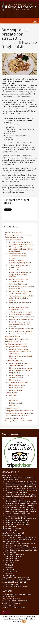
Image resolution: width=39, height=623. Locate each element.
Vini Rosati (12, 395)
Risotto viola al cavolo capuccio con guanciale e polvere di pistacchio (20, 274)
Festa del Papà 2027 (12, 408)
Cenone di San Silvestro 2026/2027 (17, 416)
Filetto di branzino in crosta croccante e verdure (18, 280)
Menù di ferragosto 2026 (13, 232)
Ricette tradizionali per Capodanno (21, 334)
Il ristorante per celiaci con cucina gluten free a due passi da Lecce (19, 236)
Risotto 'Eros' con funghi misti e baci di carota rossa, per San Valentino (20, 324)
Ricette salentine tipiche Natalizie (20, 331)
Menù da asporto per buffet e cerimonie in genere (19, 364)
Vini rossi (12, 405)
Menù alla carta (14, 380)
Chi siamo (5, 607)
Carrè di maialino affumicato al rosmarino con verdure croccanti (20, 304)
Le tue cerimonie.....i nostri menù (16, 382)
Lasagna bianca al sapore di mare (21, 319)
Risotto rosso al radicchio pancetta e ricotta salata (21, 287)
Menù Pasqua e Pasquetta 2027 (16, 344)
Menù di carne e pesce (17, 385)
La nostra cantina (11, 393)
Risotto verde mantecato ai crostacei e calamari (18, 308)
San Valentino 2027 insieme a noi (16, 339)
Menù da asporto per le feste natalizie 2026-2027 (19, 376)
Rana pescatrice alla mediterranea (21, 270)
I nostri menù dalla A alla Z (14, 361)
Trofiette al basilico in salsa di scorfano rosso (19, 266)
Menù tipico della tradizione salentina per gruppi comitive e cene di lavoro (20, 351)
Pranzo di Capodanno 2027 (14, 418)
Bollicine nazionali (15, 403)
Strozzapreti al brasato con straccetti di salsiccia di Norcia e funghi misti (21, 249)
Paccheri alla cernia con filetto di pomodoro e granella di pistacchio (21, 243)
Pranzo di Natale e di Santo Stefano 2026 (19, 413)
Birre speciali (13, 400)
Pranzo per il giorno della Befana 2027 (18, 421)
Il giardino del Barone (12, 336)
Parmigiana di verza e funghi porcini (21, 317)
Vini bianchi (13, 398)
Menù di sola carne (16, 390)
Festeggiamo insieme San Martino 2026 (19, 411)
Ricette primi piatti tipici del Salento (21, 329)
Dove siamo (14, 607)
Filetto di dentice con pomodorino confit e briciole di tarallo (21, 292)
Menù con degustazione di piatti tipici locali (20, 357)
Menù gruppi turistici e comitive (16, 347)
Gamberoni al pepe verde (18, 284)
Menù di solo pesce (16, 388)
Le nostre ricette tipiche (13, 240)
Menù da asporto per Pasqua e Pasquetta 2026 (20, 372)
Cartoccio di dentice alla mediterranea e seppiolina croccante (18, 256)
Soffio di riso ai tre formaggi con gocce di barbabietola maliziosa (20, 313)
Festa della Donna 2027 (13, 342)
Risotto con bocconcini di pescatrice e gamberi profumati (20, 261)
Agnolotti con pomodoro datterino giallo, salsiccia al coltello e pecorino (21, 298)
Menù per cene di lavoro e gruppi (20, 368)
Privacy (22, 607)
